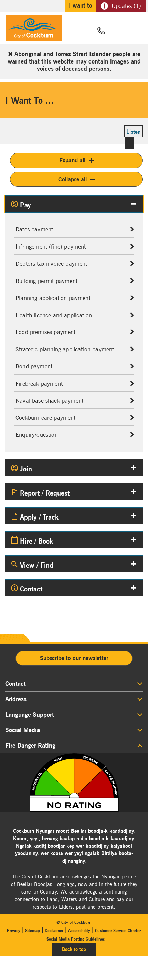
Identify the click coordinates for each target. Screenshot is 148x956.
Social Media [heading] (22, 730)
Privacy (13, 930)
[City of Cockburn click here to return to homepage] (34, 29)
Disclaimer (54, 930)
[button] (117, 31)
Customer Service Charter (118, 930)
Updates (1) (126, 5)
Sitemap (32, 930)
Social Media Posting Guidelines (75, 939)
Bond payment (33, 366)
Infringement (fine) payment (50, 246)
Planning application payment (53, 298)
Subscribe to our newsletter (74, 658)
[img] (74, 782)
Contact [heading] (15, 683)
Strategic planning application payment (64, 349)
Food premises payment (45, 332)
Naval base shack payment (49, 400)
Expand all (72, 160)
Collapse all (72, 179)
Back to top (79, 949)
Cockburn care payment (45, 417)
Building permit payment (46, 280)
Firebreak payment (39, 383)
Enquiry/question (36, 434)
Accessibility (79, 930)
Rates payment (34, 229)
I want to (80, 5)
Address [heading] (16, 699)
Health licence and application (53, 315)
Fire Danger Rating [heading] (30, 745)
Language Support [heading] (29, 714)
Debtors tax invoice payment (51, 263)
